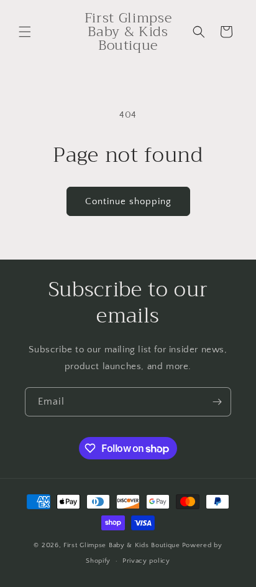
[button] (25, 31)
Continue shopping (128, 201)
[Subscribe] (217, 401)
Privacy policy (146, 561)
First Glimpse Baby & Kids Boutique (121, 545)
